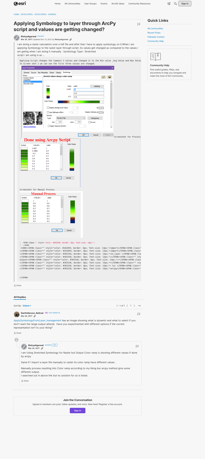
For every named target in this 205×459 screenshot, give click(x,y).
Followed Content (156, 37)
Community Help (156, 41)
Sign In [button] (77, 410)
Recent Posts (154, 32)
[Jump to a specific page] (139, 305)
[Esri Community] (20, 3)
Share (17, 285)
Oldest (26, 305)
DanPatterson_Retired (32, 313)
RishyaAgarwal (28, 36)
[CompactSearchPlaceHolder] (175, 3)
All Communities (155, 28)
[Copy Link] (70, 39)
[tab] (20, 297)
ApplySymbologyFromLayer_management (38, 320)
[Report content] (139, 24)
